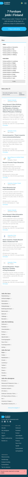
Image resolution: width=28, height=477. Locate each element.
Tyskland (4, 365)
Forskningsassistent (6, 344)
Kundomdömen (5, 464)
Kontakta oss (4, 440)
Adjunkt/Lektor (5, 337)
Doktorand (4, 324)
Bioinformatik (5, 311)
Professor (4, 332)
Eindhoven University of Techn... (9, 393)
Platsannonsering (5, 457)
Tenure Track (4, 342)
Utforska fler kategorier (13, 408)
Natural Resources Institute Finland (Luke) (16, 157)
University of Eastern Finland (14, 183)
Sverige (3, 355)
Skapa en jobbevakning (14, 29)
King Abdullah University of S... (9, 403)
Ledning (3, 347)
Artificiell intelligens (6, 298)
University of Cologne (7, 401)
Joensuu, (10, 184)
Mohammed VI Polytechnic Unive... (10, 383)
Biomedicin (4, 319)
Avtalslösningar (4, 459)
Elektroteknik (5, 301)
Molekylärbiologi (6, 306)
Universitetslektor (6, 329)
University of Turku (12, 131)
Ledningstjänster (19, 451)
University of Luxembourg (8, 386)
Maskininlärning (5, 296)
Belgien (3, 352)
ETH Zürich (4, 391)
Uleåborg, (10, 237)
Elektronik (4, 314)
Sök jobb (3, 428)
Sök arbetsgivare (5, 430)
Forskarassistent (19, 448)
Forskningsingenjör (6, 339)
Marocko (4, 367)
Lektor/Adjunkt (19, 435)
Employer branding (5, 462)
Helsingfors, (10, 160)
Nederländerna (5, 357)
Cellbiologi (4, 316)
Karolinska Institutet (6, 388)
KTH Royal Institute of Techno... (9, 396)
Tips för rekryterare (5, 467)
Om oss (3, 433)
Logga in (3, 435)
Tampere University (12, 100)
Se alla (14, 81)
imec (3, 398)
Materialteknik (5, 303)
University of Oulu (12, 235)
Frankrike (4, 375)
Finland (15, 101)
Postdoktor (4, 326)
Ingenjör (17, 445)
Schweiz (4, 360)
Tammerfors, (11, 101)
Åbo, (9, 132)
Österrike (4, 373)
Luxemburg (4, 362)
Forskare (6, 125)
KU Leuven (4, 380)
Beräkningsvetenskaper (7, 308)
